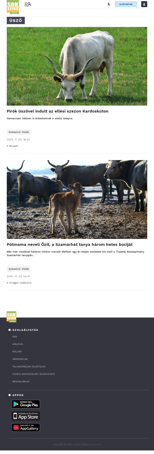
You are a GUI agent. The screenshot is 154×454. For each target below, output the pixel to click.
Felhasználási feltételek (28, 366)
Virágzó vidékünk (20, 282)
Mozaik (13, 145)
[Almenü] (28, 4)
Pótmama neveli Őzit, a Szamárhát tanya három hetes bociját (70, 244)
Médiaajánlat (21, 381)
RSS (14, 336)
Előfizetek (126, 4)
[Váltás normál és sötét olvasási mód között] (109, 4)
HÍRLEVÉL (17, 344)
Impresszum (19, 359)
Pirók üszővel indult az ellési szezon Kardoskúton (58, 111)
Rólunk (17, 351)
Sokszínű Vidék (19, 131)
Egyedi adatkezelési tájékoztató (33, 374)
